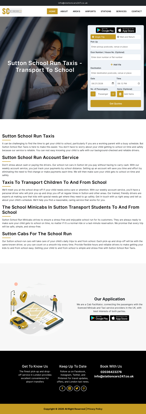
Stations (106, 11)
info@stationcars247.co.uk (73, 3)
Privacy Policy (94, 408)
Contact (137, 11)
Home (52, 11)
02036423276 (111, 372)
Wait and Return (127, 37)
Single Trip (100, 37)
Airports (90, 11)
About (64, 11)
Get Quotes (116, 103)
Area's (76, 11)
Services (121, 11)
